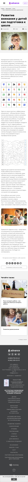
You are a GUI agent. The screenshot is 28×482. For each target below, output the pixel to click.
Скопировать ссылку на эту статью (14, 267)
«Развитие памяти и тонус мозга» (14, 409)
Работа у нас (14, 447)
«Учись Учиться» (14, 407)
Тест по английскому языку (14, 420)
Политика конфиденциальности (17, 384)
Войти (25, 3)
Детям (14, 397)
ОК (14, 479)
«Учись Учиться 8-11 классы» (14, 400)
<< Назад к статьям (22, 339)
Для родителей (14, 411)
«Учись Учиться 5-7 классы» (14, 398)
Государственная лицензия (17, 386)
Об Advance (14, 445)
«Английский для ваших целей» (14, 418)
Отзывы (14, 429)
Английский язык (14, 416)
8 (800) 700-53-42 (14, 358)
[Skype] (20, 263)
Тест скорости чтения (14, 413)
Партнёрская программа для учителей (14, 458)
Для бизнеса (14, 439)
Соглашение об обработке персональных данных (17, 382)
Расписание (14, 431)
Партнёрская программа (14, 455)
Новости (14, 436)
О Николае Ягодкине (14, 441)
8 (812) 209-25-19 (14, 360)
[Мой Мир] (12, 263)
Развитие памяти (14, 424)
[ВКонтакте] (7, 263)
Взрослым (14, 406)
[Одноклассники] (10, 263)
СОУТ (14, 450)
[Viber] (15, 263)
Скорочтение (14, 426)
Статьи (14, 434)
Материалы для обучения (14, 402)
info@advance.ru (14, 373)
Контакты (14, 452)
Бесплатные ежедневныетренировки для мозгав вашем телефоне (14, 392)
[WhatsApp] (18, 263)
